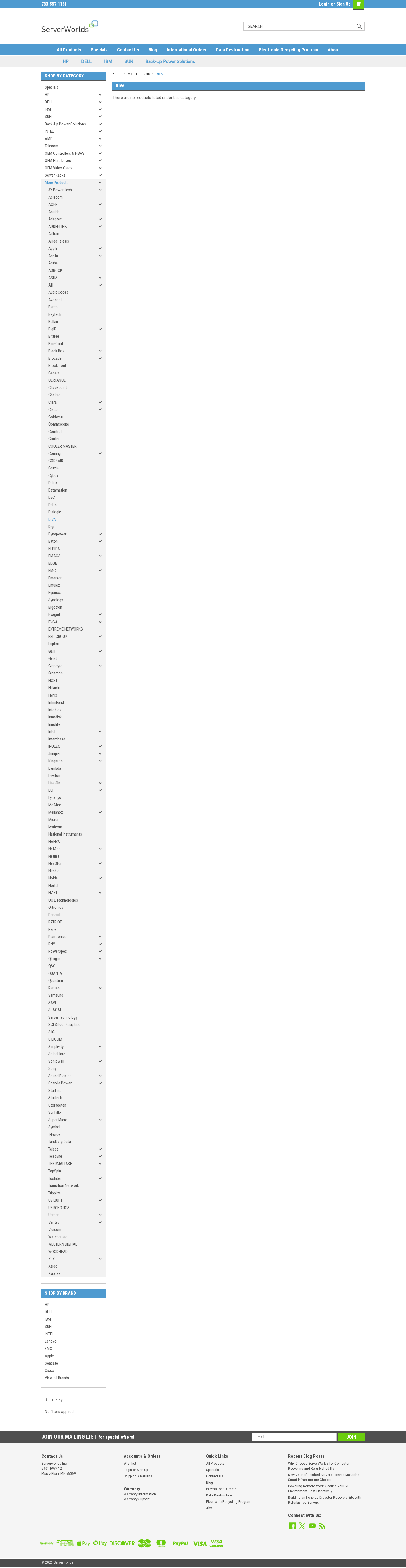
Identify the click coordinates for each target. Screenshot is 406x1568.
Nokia (53, 878)
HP (66, 61)
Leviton (54, 775)
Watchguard (57, 1237)
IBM (108, 61)
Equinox (54, 592)
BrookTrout (57, 365)
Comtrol (55, 431)
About (334, 49)
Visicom (54, 1229)
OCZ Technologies (63, 900)
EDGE (52, 563)
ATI (50, 285)
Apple (52, 248)
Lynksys (54, 797)
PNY (51, 944)
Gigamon (55, 673)
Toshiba (54, 1178)
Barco (53, 306)
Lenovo (51, 1341)
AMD (48, 138)
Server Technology (62, 1017)
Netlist (53, 856)
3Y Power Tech (60, 189)
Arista (53, 255)
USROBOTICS (59, 1207)
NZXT (52, 892)
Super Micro (57, 1119)
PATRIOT (55, 922)
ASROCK (55, 270)
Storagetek (57, 1105)
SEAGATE (56, 1009)
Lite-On (54, 783)
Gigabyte (55, 665)
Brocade (55, 358)
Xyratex (54, 1273)
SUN (129, 61)
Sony (52, 1068)
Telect (53, 1149)
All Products (69, 49)
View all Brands (57, 1377)
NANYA (54, 841)
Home (117, 74)
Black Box (56, 350)
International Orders (186, 49)
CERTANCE (57, 380)
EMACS (54, 555)
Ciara (52, 402)
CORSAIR (55, 460)
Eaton (53, 541)
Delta (52, 504)
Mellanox (55, 812)
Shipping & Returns (138, 1476)
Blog (153, 49)
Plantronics (57, 936)
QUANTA (55, 973)
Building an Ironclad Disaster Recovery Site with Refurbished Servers (324, 1500)
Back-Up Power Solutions (170, 61)
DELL (86, 61)
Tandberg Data (59, 1141)
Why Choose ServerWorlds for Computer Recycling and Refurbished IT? (318, 1466)
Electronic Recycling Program (288, 49)
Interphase (56, 739)
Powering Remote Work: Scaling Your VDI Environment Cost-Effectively (319, 1488)
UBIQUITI (55, 1200)
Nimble (53, 870)
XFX (51, 1258)
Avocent (55, 299)
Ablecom (55, 197)
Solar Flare (56, 1053)
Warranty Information (140, 1494)
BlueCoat (55, 343)
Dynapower (57, 534)
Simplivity (56, 1046)
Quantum (55, 980)
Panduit (54, 914)
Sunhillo (54, 1112)
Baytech (54, 314)
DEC (51, 497)
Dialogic (54, 511)
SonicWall (56, 1061)
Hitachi (54, 687)
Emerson (55, 578)
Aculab (53, 211)
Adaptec (55, 219)
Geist (52, 658)
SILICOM (55, 1039)
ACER (52, 204)
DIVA (52, 519)
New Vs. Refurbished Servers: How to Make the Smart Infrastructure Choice (323, 1477)
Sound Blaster (59, 1075)
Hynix (52, 695)
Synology (55, 599)
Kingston (55, 760)
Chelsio (54, 394)
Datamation (57, 490)
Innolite (54, 724)
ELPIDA (54, 548)
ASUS (52, 277)
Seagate (51, 1363)
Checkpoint (57, 387)
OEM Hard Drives (58, 160)
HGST (52, 680)
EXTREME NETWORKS (65, 629)
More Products (56, 182)
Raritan (54, 988)
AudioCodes (58, 292)
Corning (54, 453)
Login (324, 4)
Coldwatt (56, 416)
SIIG (51, 1031)
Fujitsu (53, 643)
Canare (54, 373)
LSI (50, 790)
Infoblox (55, 709)
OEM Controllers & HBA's (65, 153)
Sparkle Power (60, 1083)
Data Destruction (232, 49)
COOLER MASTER (62, 446)
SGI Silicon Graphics (64, 1024)
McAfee (54, 804)
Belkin (53, 321)
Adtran (53, 233)
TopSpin (54, 1170)
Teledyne (55, 1156)
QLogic (54, 958)
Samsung (55, 995)
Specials (99, 49)
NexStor (55, 863)
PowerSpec (57, 951)
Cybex (53, 475)
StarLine (55, 1090)
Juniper (54, 753)
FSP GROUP (57, 636)
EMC (52, 570)
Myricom (55, 826)
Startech (55, 1097)
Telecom (51, 145)
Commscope (58, 424)
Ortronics (55, 907)
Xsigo (52, 1266)
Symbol (54, 1127)
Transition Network (63, 1185)
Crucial (53, 468)
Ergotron (55, 607)
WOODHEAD (58, 1251)
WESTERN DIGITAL (62, 1244)
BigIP (52, 329)
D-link (52, 482)
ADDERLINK (57, 226)
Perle (52, 929)
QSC (52, 965)
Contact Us (128, 49)
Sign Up (343, 4)
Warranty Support (137, 1499)
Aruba (53, 263)
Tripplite (54, 1193)
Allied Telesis (58, 241)
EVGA (52, 621)
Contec (54, 438)
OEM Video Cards (58, 168)
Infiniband (56, 702)
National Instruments (65, 834)
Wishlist (130, 1463)
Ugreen (53, 1214)
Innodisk (55, 717)
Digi (51, 526)
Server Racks (55, 175)
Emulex (54, 585)
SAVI (52, 1002)
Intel (51, 731)
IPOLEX (54, 746)
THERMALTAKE (60, 1163)
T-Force (54, 1134)
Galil (51, 651)
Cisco (53, 409)
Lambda (54, 768)
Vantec (54, 1222)
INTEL (49, 131)
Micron (53, 819)
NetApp (54, 848)
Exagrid (54, 614)
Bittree (53, 336)
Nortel (53, 885)
